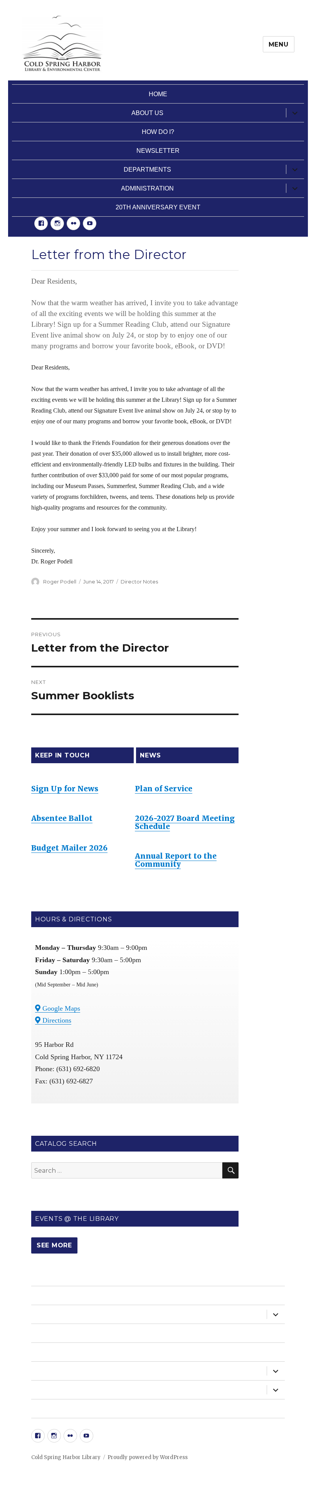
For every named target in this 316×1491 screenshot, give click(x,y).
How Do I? (158, 132)
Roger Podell (59, 581)
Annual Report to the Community (176, 860)
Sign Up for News (64, 788)
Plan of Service (163, 788)
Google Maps (60, 1008)
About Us (147, 113)
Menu (279, 44)
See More (54, 1245)
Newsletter (158, 150)
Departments (147, 169)
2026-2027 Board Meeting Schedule (185, 822)
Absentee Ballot (61, 818)
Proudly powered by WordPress (148, 1457)
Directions (55, 1020)
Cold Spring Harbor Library (66, 1457)
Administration (147, 188)
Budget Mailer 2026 (69, 847)
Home (158, 94)
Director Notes (139, 581)
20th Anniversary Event (158, 207)
